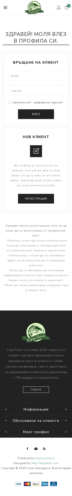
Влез (36, 114)
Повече (36, 389)
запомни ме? (22, 102)
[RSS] (44, 449)
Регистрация (36, 199)
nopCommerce (44, 458)
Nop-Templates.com (45, 463)
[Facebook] (27, 449)
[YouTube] (36, 449)
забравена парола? (48, 102)
